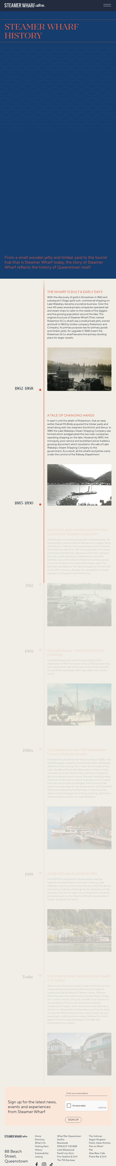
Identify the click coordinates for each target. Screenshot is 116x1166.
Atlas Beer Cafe (97, 1153)
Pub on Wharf (96, 1146)
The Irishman (95, 1136)
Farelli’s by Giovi (65, 1153)
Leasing (39, 1156)
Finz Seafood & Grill (67, 1156)
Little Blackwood (65, 1150)
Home (38, 1136)
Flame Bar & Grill (97, 1156)
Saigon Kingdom (97, 1139)
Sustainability (42, 1153)
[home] (25, 5)
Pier (91, 1150)
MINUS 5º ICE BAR (67, 1146)
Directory (40, 1139)
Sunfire (60, 1139)
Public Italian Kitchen (100, 1143)
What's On (40, 1143)
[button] (107, 5)
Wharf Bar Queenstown (69, 1136)
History (38, 1150)
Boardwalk (62, 1143)
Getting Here (42, 1146)
